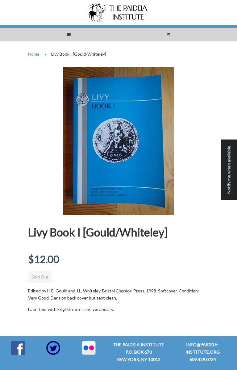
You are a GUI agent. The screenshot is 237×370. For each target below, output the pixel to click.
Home (34, 54)
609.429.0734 (202, 359)
